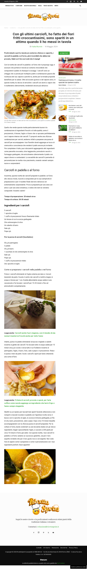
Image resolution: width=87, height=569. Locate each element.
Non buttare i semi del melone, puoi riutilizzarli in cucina (76, 107)
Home (6, 28)
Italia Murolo (37, 46)
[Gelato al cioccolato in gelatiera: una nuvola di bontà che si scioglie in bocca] (63, 138)
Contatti (38, 548)
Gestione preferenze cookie (78, 567)
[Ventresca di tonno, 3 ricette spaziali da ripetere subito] (71, 66)
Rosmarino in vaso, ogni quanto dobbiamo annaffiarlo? (75, 128)
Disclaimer (63, 548)
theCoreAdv (61, 563)
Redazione (55, 548)
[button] (80, 6)
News (56, 5)
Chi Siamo (46, 548)
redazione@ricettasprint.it (48, 527)
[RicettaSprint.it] (43, 17)
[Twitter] (77, 1)
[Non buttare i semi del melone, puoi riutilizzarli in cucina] (63, 107)
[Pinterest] (74, 1)
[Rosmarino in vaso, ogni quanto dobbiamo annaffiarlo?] (63, 128)
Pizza (40, 5)
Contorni (19, 5)
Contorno (13, 28)
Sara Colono (62, 85)
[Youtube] (81, 1)
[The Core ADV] (43, 561)
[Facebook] (67, 1)
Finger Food (9, 5)
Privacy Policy (73, 548)
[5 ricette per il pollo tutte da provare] (63, 118)
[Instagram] (70, 1)
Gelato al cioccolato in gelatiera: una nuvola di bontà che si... (75, 138)
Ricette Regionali (30, 5)
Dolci (70, 111)
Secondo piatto (62, 77)
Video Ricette (48, 5)
